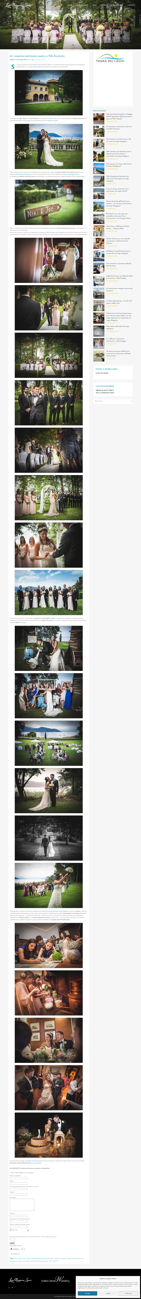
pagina (83, 176)
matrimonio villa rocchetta (49, 1261)
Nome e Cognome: (15, 1175)
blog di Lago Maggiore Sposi (71, 174)
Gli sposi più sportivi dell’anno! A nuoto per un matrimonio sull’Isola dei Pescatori (118, 353)
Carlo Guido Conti (20, 1258)
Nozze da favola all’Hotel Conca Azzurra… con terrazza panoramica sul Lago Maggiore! (119, 204)
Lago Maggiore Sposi (39, 59)
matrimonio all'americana (31, 1261)
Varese (30, 59)
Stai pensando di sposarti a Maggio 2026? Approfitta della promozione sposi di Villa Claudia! (119, 116)
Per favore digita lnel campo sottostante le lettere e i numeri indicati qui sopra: (33, 1236)
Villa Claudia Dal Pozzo (105, 393)
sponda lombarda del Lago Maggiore (58, 911)
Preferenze (128, 1293)
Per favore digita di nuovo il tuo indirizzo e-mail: (24, 1186)
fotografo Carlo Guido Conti (33, 1161)
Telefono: (12, 1213)
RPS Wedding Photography (23, 174)
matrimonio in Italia (52, 120)
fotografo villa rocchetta (69, 1258)
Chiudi (108, 1293)
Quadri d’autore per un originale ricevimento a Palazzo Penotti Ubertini (118, 241)
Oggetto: (12, 1192)
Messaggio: (13, 1197)
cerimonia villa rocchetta (51, 1258)
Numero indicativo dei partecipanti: (20, 1224)
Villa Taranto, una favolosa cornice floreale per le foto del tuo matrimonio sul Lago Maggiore (118, 154)
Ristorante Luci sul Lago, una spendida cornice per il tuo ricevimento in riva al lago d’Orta (118, 216)
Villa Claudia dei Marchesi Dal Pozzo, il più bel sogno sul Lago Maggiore (117, 179)
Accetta (87, 1293)
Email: (12, 1181)
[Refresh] (28, 1230)
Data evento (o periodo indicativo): (20, 1219)
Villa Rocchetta (36, 67)
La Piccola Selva (102, 373)
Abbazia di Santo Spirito (105, 390)
